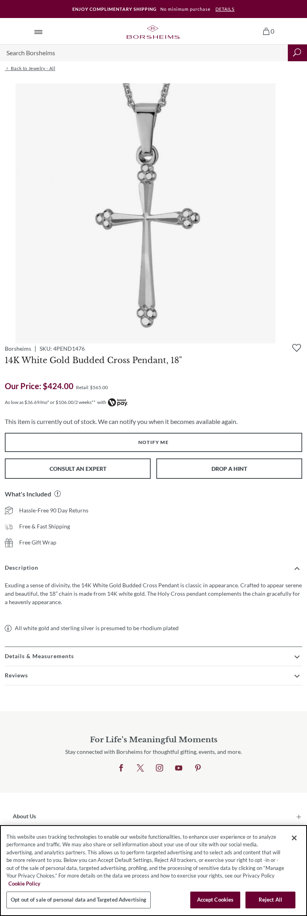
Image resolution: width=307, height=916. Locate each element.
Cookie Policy (24, 883)
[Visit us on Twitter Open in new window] (140, 768)
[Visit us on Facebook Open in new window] (121, 768)
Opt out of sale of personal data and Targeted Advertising (78, 899)
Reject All (270, 899)
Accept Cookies (215, 899)
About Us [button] (24, 816)
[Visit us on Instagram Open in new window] (159, 768)
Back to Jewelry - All (32, 68)
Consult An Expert (78, 468)
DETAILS (225, 9)
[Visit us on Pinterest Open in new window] (197, 768)
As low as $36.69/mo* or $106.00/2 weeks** (50, 402)
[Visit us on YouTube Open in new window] (178, 768)
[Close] (294, 838)
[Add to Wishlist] (296, 348)
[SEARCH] (297, 52)
